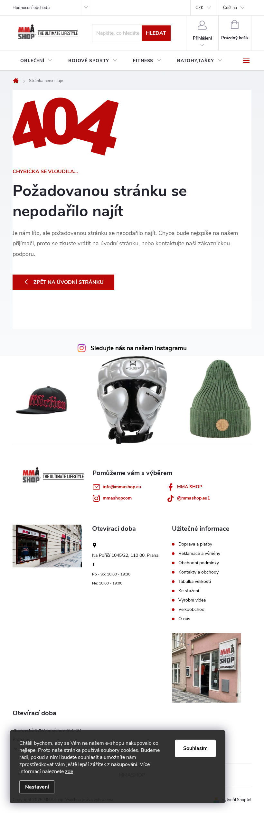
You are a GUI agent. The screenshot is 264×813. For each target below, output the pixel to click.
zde (69, 771)
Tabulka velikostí (194, 581)
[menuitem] (37, 61)
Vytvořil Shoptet (236, 800)
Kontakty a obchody (198, 572)
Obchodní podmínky (198, 562)
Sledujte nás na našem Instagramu (138, 348)
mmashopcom (117, 498)
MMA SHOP (189, 487)
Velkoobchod (191, 609)
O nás (184, 618)
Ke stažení (188, 590)
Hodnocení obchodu (31, 8)
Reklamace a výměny (199, 553)
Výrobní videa (192, 600)
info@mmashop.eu (122, 487)
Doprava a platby (195, 544)
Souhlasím (195, 748)
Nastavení (37, 786)
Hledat (156, 33)
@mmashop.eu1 (193, 498)
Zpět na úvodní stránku (68, 282)
